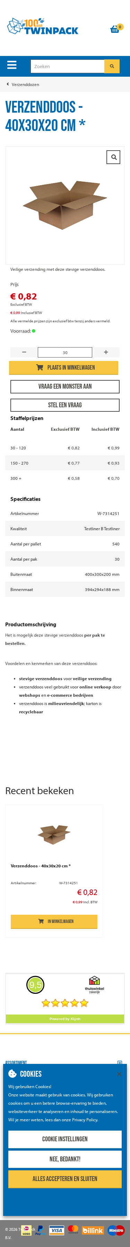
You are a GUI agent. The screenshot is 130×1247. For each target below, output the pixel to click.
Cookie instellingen (65, 1139)
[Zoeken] (112, 66)
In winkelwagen (60, 921)
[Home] (55, 26)
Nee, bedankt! (65, 1159)
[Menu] (11, 64)
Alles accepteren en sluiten (65, 1179)
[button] (65, 1063)
